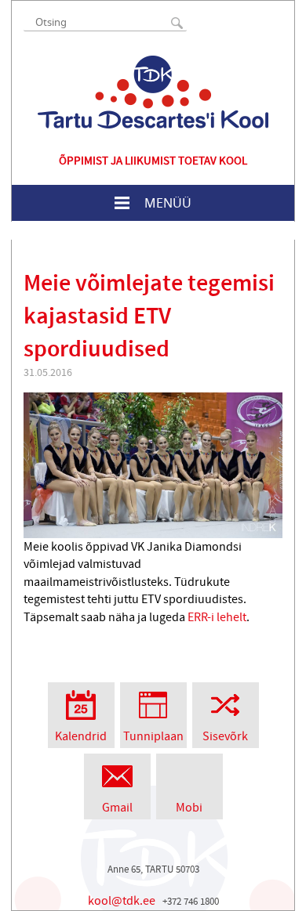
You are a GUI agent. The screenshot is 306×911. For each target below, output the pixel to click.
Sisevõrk (225, 736)
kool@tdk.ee (121, 901)
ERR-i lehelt (217, 617)
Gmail (117, 807)
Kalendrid (81, 736)
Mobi (189, 807)
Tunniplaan (153, 736)
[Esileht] (153, 92)
